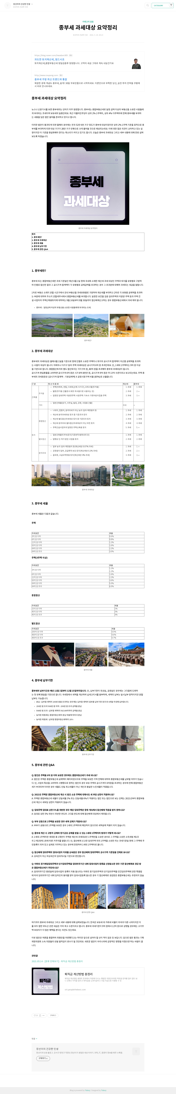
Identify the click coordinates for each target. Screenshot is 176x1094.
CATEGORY (158, 6)
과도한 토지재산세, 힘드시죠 (49, 59)
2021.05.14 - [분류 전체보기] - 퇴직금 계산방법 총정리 (57, 961)
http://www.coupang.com (46, 75)
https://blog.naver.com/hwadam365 (51, 55)
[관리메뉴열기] (171, 5)
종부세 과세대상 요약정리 (88, 27)
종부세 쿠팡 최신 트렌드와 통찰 (51, 79)
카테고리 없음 (88, 22)
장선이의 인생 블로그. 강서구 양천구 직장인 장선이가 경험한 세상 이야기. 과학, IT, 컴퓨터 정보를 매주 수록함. (79, 1053)
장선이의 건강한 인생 (22, 4)
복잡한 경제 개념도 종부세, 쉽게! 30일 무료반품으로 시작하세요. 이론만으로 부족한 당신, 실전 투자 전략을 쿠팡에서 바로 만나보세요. (87, 85)
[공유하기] (40, 1015)
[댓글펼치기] (36, 1039)
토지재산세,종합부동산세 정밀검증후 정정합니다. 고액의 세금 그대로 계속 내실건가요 (74, 63)
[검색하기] (147, 5)
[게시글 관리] (43, 1015)
